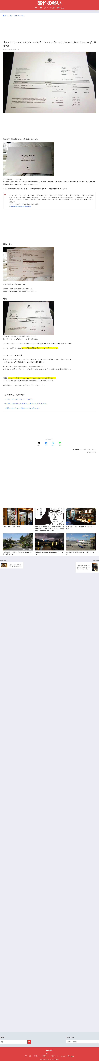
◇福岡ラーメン (45, 1056)
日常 (36, 8)
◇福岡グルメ (36, 1056)
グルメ (46, 8)
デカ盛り (52, 8)
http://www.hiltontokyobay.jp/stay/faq (20, 206)
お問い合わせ (60, 8)
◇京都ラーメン (55, 1056)
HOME (50, 1050)
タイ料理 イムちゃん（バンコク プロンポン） (19, 399)
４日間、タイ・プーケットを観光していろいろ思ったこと (22, 408)
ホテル (94, 449)
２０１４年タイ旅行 (85, 449)
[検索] (29, 1042)
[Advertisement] (49, 29)
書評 (41, 8)
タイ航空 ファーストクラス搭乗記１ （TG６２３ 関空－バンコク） (26, 403)
